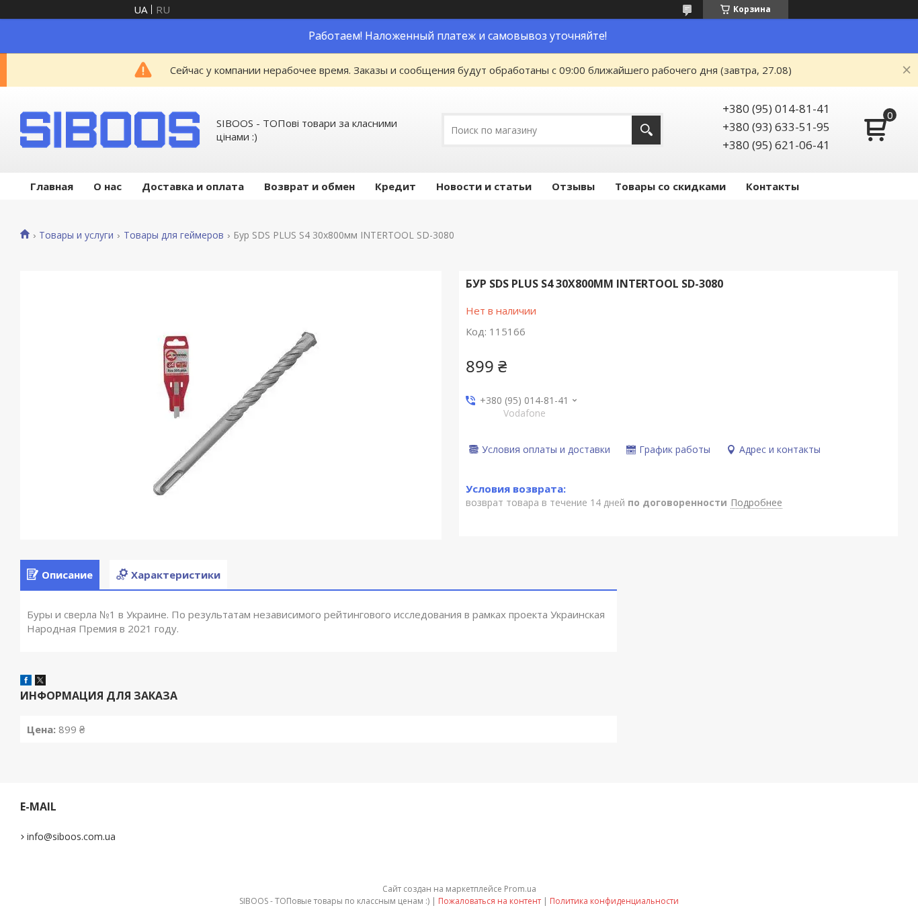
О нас (107, 186)
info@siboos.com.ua (71, 836)
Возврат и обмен (309, 186)
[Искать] (646, 130)
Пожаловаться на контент (489, 901)
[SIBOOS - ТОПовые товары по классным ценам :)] (111, 130)
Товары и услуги (76, 235)
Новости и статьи (484, 186)
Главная (51, 186)
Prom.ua (520, 889)
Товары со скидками (670, 186)
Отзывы (573, 186)
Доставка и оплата (193, 186)
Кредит (395, 186)
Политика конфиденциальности (614, 901)
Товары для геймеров (174, 235)
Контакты (772, 186)
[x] (40, 681)
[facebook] (26, 681)
